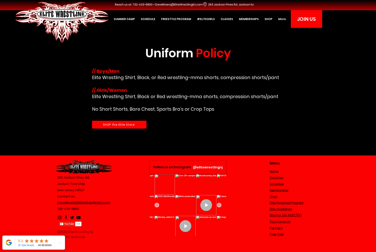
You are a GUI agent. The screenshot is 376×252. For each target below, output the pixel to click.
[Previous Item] (157, 205)
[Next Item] (219, 205)
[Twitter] (72, 217)
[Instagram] (59, 217)
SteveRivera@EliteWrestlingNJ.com (179, 4)
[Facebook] (65, 217)
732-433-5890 (68, 209)
